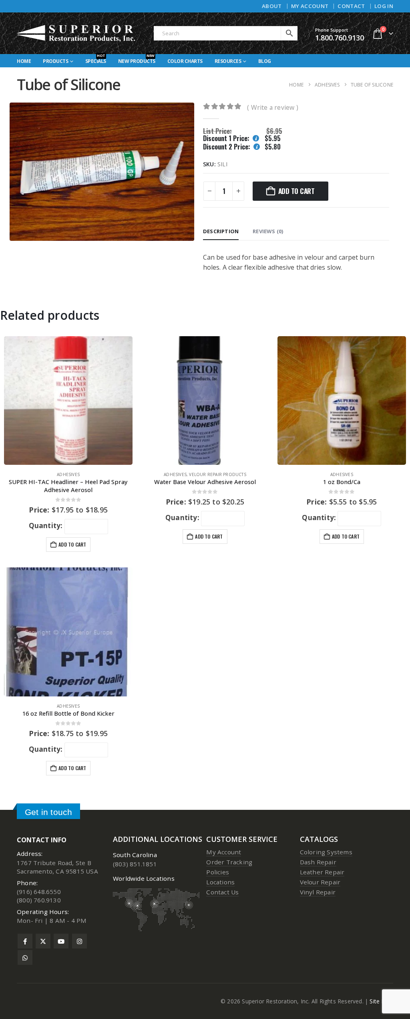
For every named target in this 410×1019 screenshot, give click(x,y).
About (272, 6)
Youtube (61, 941)
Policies (217, 872)
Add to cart (296, 191)
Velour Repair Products (217, 474)
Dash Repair (318, 862)
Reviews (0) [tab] (268, 231)
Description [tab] (221, 231)
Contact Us (222, 892)
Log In (383, 6)
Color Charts (185, 61)
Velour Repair (320, 882)
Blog (264, 61)
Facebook (25, 941)
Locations (220, 882)
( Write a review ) (272, 107)
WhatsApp (25, 957)
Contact (351, 6)
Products (55, 61)
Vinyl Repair (318, 892)
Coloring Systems (326, 852)
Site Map (381, 1001)
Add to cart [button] (72, 544)
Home (24, 61)
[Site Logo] (76, 33)
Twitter (43, 941)
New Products (136, 59)
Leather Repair (322, 872)
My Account (309, 6)
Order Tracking (229, 862)
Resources (228, 61)
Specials (95, 59)
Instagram (79, 941)
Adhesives (68, 474)
